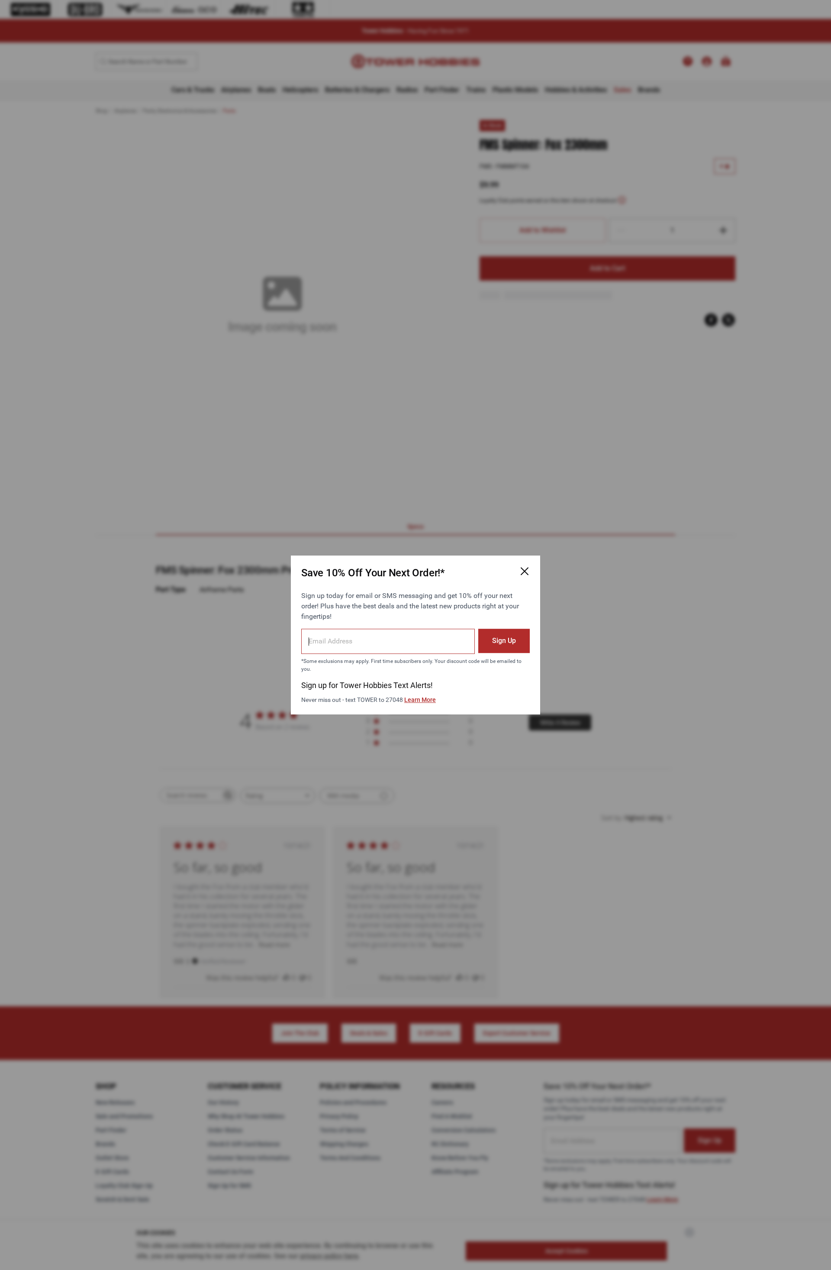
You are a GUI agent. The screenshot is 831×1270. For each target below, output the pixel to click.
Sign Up (504, 641)
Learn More (420, 699)
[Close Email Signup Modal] (524, 571)
